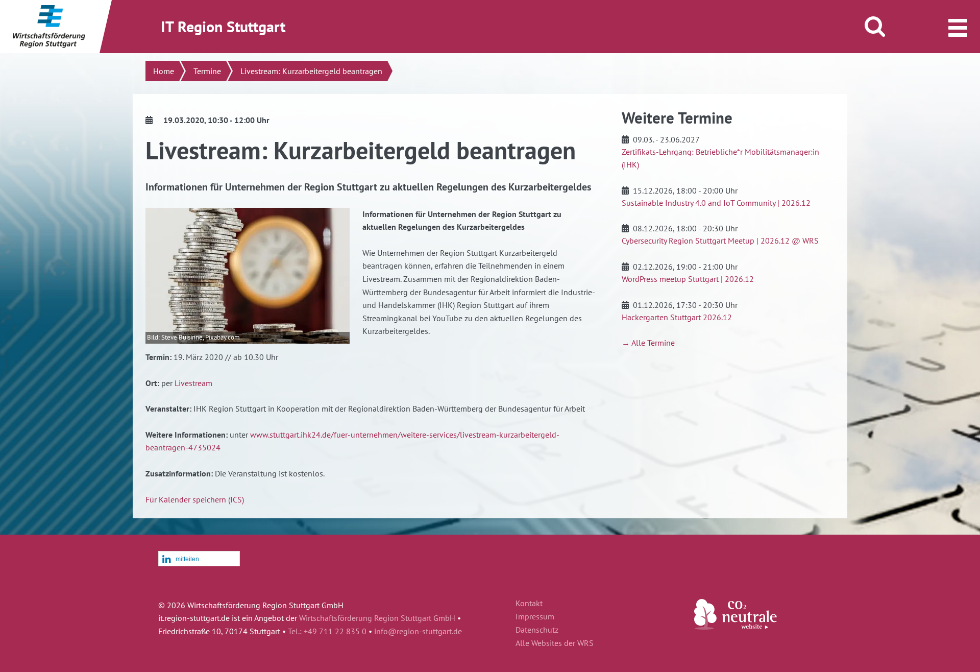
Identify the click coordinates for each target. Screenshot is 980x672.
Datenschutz (537, 630)
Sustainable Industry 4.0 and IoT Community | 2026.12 (716, 203)
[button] (199, 559)
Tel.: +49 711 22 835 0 (327, 631)
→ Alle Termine (648, 343)
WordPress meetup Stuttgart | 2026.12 (688, 279)
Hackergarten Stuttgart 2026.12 (677, 317)
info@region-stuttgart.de (418, 631)
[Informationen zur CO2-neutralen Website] (735, 626)
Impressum (535, 616)
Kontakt (529, 603)
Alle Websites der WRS (555, 643)
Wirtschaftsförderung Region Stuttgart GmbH (377, 618)
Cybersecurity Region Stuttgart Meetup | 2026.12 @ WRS (720, 240)
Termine (207, 71)
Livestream (193, 383)
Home (163, 71)
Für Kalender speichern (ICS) (194, 499)
